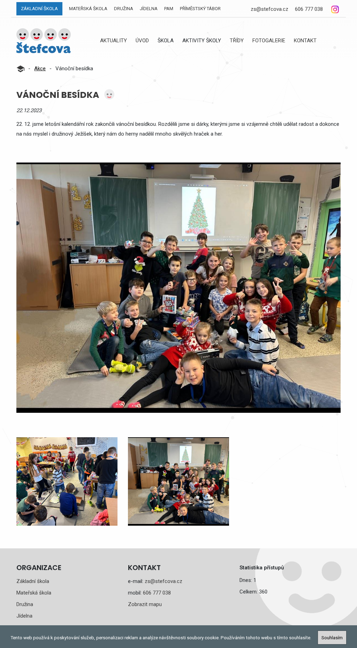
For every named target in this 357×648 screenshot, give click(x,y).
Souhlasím (332, 637)
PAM (168, 8)
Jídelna (149, 8)
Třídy (237, 40)
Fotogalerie (268, 40)
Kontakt (305, 40)
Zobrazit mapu (145, 604)
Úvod (142, 40)
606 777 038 (309, 9)
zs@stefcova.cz (269, 9)
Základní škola (39, 8)
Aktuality (113, 40)
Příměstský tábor (200, 8)
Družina (123, 8)
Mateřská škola (88, 8)
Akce (40, 68)
